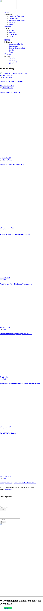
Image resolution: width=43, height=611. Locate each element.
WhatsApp (8, 608)
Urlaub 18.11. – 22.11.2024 (10, 92)
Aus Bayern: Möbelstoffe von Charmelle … (16, 284)
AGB (11, 36)
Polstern (11, 24)
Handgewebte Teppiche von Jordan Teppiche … (18, 483)
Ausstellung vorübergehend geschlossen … (16, 334)
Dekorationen (13, 18)
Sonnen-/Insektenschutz (17, 20)
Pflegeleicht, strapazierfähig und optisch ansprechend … (21, 383)
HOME (7, 12)
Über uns (7, 26)
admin (4, 230)
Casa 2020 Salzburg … (8, 433)
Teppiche (12, 22)
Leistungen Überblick (16, 16)
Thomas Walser (7, 77)
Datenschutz (13, 34)
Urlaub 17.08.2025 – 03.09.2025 (11, 81)
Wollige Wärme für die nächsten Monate (15, 234)
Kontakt (11, 30)
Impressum (12, 32)
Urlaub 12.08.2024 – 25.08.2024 (11, 164)
